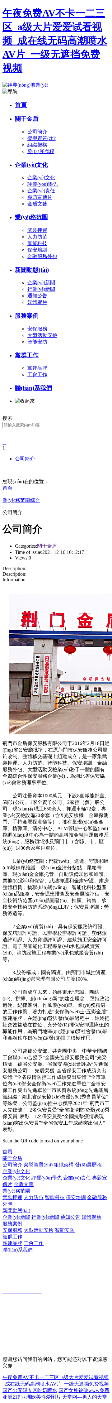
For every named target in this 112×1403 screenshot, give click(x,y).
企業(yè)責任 (77, 1177)
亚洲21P (11, 1397)
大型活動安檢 (39, 1230)
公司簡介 (25, 458)
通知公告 (70, 1217)
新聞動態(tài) (32, 270)
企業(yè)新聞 (16, 1217)
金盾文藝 (24, 1184)
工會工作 (34, 1243)
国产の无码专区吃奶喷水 (29, 1390)
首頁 (21, 105)
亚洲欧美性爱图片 (41, 1397)
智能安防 (65, 1230)
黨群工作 (27, 355)
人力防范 (34, 1197)
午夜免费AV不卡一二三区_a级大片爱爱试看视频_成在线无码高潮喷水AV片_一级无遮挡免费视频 (54, 40)
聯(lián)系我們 (33, 388)
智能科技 (55, 1197)
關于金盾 (27, 118)
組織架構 (64, 1164)
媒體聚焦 (91, 1217)
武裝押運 (12, 1197)
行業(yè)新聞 (45, 1217)
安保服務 (12, 1230)
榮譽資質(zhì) (38, 1164)
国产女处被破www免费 (84, 1390)
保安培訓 (76, 1197)
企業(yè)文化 (31, 164)
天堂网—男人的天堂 (84, 1397)
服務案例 (27, 315)
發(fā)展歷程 (88, 1164)
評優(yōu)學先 (46, 1177)
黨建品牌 (12, 1243)
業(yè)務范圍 (31, 217)
